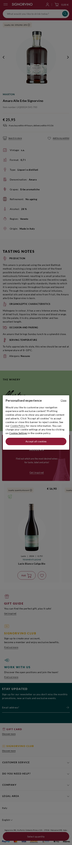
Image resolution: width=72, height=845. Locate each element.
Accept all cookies (36, 441)
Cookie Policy (17, 425)
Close (63, 400)
